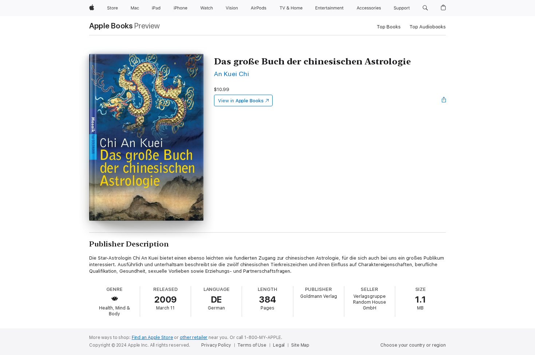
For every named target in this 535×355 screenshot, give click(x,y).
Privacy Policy (216, 345)
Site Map (300, 345)
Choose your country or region (413, 345)
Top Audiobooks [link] (427, 26)
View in (240, 100)
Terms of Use (251, 345)
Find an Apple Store (152, 337)
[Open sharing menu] (444, 100)
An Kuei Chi (231, 74)
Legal (279, 345)
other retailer (193, 337)
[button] (425, 8)
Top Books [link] (389, 26)
